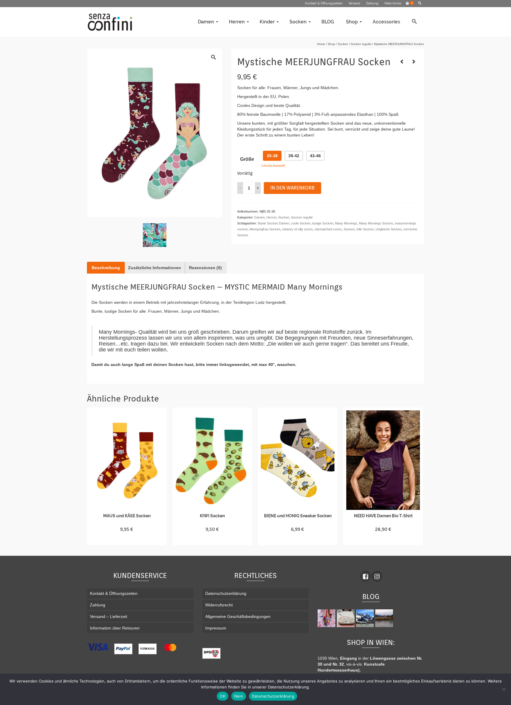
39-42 (293, 155)
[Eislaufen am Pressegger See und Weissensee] (384, 618)
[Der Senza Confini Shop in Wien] (346, 618)
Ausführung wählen (127, 540)
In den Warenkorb (292, 188)
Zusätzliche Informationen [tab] (154, 267)
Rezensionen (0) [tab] (205, 267)
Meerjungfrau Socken (265, 229)
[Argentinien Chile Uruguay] (365, 618)
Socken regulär (302, 217)
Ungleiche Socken (389, 229)
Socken (283, 217)
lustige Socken (322, 223)
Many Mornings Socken (376, 223)
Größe (247, 159)
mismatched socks (328, 229)
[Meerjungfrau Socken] (154, 235)
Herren (271, 217)
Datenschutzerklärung (273, 696)
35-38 (272, 155)
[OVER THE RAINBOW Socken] (413, 61)
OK (222, 696)
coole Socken (301, 223)
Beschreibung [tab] (106, 267)
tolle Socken (365, 229)
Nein (238, 696)
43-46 (315, 155)
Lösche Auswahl (273, 165)
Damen (259, 217)
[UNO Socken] (401, 61)
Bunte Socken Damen (273, 223)
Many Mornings (346, 223)
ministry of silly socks (297, 229)
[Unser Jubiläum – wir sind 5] (327, 618)
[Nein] (504, 689)
